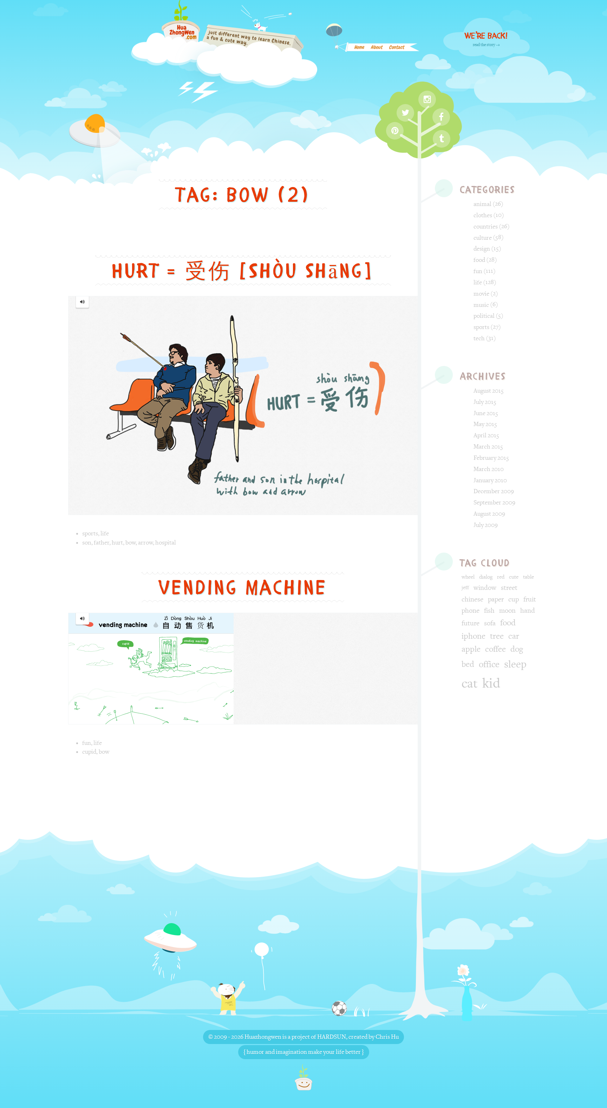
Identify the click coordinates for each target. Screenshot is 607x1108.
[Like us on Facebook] (441, 117)
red (500, 577)
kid (491, 683)
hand (527, 610)
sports (90, 533)
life (104, 533)
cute (513, 577)
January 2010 (490, 480)
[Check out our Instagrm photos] (427, 99)
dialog (485, 577)
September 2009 (494, 502)
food (479, 260)
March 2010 (489, 469)
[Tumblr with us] (441, 139)
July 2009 (486, 525)
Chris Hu (387, 1037)
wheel (468, 577)
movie (481, 293)
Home (359, 49)
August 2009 (489, 513)
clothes (483, 215)
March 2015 (488, 446)
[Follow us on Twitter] (405, 113)
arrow (145, 542)
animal (482, 204)
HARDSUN (331, 1037)
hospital (165, 542)
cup (513, 599)
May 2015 (485, 424)
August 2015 (489, 390)
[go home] (303, 1077)
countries (486, 226)
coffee (495, 649)
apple (471, 649)
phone (470, 610)
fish (489, 610)
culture (483, 237)
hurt (117, 542)
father (101, 542)
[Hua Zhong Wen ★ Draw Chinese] (224, 54)
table (528, 577)
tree (497, 636)
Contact (396, 49)
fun (86, 743)
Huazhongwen (262, 1037)
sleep (515, 664)
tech (479, 338)
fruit (529, 599)
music (481, 305)
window (485, 588)
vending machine (242, 587)
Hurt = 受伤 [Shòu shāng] (243, 271)
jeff (465, 587)
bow (130, 542)
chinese (472, 599)
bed (468, 664)
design (482, 248)
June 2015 (486, 413)
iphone (473, 636)
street (509, 588)
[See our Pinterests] (395, 131)
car (513, 636)
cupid (89, 751)
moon (507, 610)
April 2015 (486, 435)
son (86, 542)
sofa (490, 623)
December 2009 (494, 491)
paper (496, 599)
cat (470, 683)
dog (516, 649)
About (376, 49)
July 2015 (485, 402)
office (489, 664)
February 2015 (491, 458)
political (484, 316)
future (470, 623)
